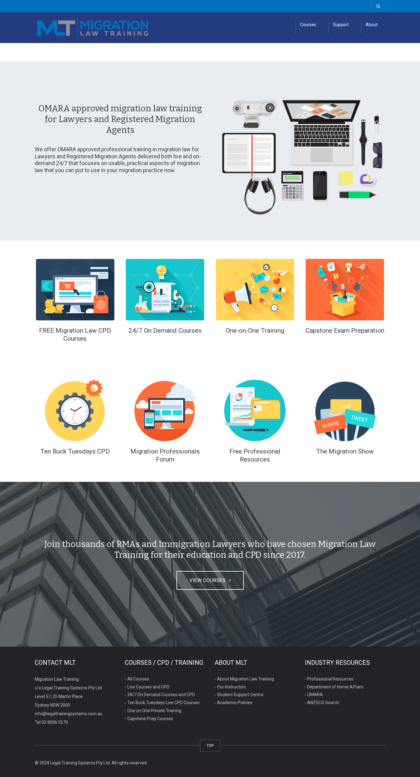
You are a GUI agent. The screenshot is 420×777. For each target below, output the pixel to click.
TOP (210, 745)
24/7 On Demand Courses (165, 330)
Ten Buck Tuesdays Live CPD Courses (163, 702)
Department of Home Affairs (335, 686)
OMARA (315, 694)
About (372, 24)
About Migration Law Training (245, 678)
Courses (308, 24)
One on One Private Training (154, 710)
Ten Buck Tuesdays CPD (75, 451)
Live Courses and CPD (148, 686)
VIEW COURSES (208, 580)
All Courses (138, 678)
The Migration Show (345, 451)
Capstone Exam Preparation (345, 330)
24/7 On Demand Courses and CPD (161, 694)
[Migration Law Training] (93, 27)
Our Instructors (231, 686)
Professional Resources (330, 678)
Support (341, 24)
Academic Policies (234, 702)
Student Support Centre (240, 694)
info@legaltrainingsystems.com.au (68, 713)
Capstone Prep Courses (150, 718)
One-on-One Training (255, 330)
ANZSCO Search (323, 702)
